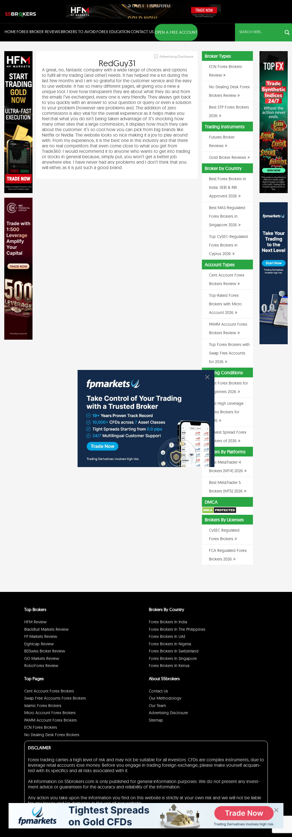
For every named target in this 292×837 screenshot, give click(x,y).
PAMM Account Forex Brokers (50, 720)
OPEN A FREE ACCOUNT (176, 32)
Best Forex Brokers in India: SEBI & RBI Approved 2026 (227, 187)
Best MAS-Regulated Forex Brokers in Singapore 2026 (227, 216)
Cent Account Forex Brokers (49, 691)
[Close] (207, 377)
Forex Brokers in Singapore (173, 658)
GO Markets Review (41, 658)
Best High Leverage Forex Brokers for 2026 (226, 412)
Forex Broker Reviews (38, 31)
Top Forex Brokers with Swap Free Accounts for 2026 (229, 353)
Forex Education (113, 31)
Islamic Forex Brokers (42, 705)
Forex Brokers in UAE (167, 636)
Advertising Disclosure (168, 712)
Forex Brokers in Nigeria (170, 643)
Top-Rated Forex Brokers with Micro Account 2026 (225, 304)
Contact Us (142, 31)
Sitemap (156, 720)
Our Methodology (165, 698)
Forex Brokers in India (168, 621)
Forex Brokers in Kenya (169, 665)
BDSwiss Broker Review (44, 651)
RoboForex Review (41, 665)
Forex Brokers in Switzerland (173, 651)
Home (10, 31)
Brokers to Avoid (78, 31)
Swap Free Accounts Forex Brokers (55, 698)
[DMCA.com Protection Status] (219, 512)
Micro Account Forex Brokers (50, 712)
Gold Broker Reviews (227, 157)
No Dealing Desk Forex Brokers (51, 734)
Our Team (157, 705)
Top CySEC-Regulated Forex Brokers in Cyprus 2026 (228, 245)
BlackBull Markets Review (46, 629)
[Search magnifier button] (287, 32)
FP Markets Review (40, 636)
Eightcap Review (39, 643)
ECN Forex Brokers (40, 727)
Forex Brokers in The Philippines (177, 629)
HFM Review (35, 621)
